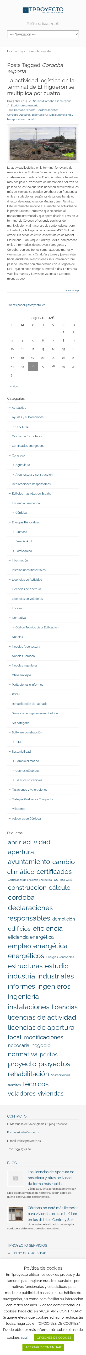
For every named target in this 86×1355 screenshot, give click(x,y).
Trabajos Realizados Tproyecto (32, 799)
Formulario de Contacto (22, 1132)
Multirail (52, 114)
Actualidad (19, 407)
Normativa (19, 617)
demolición (63, 918)
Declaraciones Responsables (31, 484)
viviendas (51, 1093)
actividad (36, 842)
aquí (24, 1337)
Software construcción (27, 732)
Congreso (18, 455)
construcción (27, 887)
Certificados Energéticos (28, 445)
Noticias (17, 637)
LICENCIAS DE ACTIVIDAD (29, 1253)
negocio (41, 1045)
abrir (14, 842)
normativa (23, 1054)
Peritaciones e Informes (27, 684)
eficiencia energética (31, 937)
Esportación (39, 114)
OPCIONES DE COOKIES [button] (54, 1337)
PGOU (16, 694)
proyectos (54, 1064)
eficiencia (48, 928)
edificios (19, 928)
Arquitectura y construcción (34, 474)
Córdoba (21, 512)
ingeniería (23, 996)
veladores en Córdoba (26, 818)
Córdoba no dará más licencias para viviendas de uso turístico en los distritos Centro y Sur (53, 1214)
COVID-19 (22, 427)
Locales (17, 608)
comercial (63, 879)
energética (50, 946)
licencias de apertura (41, 1027)
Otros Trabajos (21, 675)
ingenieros (53, 986)
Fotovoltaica (24, 551)
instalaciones (28, 1007)
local (15, 1037)
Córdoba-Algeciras (18, 114)
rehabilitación (28, 1074)
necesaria (18, 1045)
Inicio (10, 51)
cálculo (59, 887)
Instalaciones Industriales (29, 570)
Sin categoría (63, 101)
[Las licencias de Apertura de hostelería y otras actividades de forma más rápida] (16, 1178)
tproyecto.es (43, 10)
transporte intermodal (20, 119)
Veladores (18, 809)
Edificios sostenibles (29, 780)
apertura (21, 852)
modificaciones (43, 1037)
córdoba (21, 897)
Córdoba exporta (24, 110)
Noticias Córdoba (43, 101)
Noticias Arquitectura (26, 646)
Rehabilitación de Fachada (29, 704)
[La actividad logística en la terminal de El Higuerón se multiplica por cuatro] (43, 143)
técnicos (36, 1084)
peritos (49, 1054)
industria (21, 976)
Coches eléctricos (27, 770)
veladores (22, 1093)
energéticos (26, 956)
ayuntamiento (29, 862)
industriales (55, 976)
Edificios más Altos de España (31, 493)
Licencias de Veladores (27, 599)
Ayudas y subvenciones (27, 417)
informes (21, 986)
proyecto (22, 1064)
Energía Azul (24, 541)
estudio (57, 966)
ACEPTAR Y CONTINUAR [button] (43, 1347)
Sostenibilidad (21, 751)
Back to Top (72, 290)
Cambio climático (27, 761)
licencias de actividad (42, 1017)
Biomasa (21, 532)
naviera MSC (66, 114)
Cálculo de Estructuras (27, 436)
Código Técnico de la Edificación (37, 627)
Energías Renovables (26, 522)
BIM (18, 742)
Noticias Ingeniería (24, 665)
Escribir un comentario (24, 105)
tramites (14, 1085)
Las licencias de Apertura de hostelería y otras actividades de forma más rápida (51, 1178)
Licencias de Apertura (26, 589)
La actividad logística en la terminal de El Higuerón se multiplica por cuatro (41, 86)
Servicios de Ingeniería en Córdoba (35, 713)
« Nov (14, 386)
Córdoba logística (47, 110)
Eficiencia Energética (26, 503)
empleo (19, 946)
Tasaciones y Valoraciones (29, 789)
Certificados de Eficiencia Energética (30, 879)
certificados (54, 872)
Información (20, 560)
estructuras (25, 966)
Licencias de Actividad (27, 579)
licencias (65, 1007)
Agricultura (23, 465)
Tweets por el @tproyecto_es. (26, 305)
